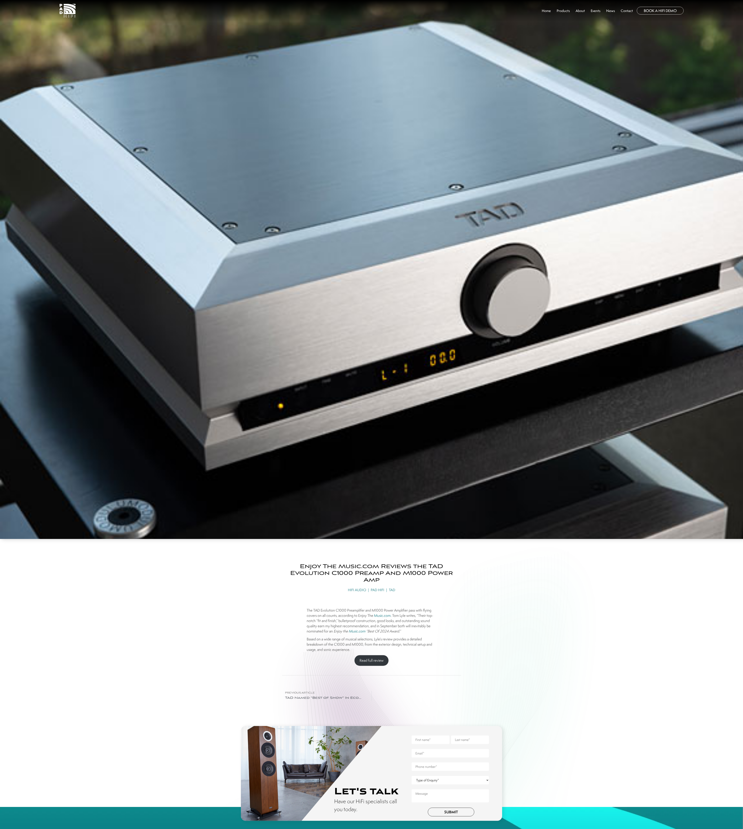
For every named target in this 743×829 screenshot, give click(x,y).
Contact (627, 11)
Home (546, 11)
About (580, 11)
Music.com (382, 615)
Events (595, 11)
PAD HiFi (377, 589)
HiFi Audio (357, 589)
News (610, 11)
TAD (392, 589)
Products (563, 11)
